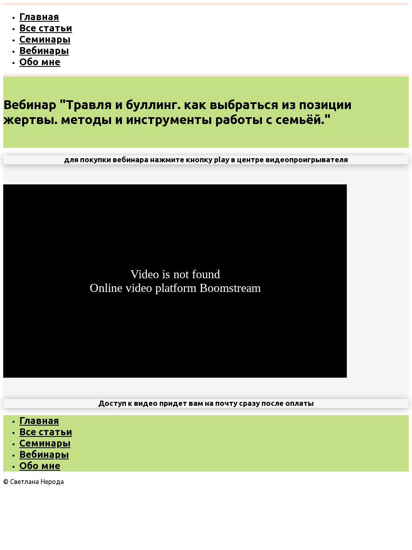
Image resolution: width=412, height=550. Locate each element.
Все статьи (45, 28)
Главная (39, 16)
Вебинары (44, 50)
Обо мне (39, 61)
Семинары (44, 39)
